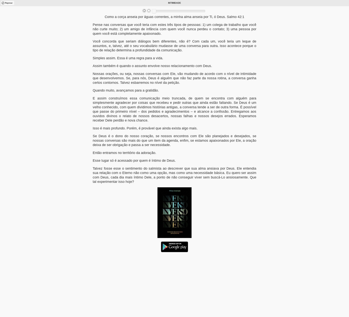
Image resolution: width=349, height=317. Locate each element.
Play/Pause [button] (144, 11)
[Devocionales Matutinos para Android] (174, 251)
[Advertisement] (174, 275)
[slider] (154, 11)
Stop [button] (149, 11)
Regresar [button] (9, 3)
